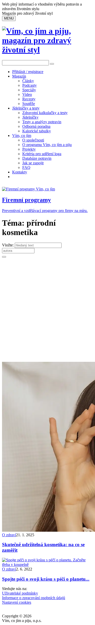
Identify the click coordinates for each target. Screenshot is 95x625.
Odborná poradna (36, 126)
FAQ (26, 167)
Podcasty (29, 85)
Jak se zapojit (33, 163)
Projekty (29, 149)
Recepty (28, 99)
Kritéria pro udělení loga (41, 154)
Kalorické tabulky (36, 131)
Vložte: (8, 245)
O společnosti (33, 140)
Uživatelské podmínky (20, 593)
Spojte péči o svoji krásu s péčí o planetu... (45, 579)
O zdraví (9, 535)
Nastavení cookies (16, 602)
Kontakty (19, 172)
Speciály (29, 90)
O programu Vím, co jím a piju (47, 144)
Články (28, 81)
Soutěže (28, 103)
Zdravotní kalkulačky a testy (45, 113)
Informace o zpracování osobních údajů (33, 598)
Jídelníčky (30, 117)
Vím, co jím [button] (21, 135)
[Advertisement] (47, 311)
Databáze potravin (36, 158)
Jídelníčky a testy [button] (26, 108)
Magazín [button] (19, 76)
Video (27, 94)
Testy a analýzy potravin (41, 122)
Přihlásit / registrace (27, 71)
